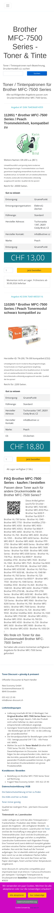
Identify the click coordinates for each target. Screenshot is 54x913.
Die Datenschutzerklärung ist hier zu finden (21, 792)
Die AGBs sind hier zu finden (15, 797)
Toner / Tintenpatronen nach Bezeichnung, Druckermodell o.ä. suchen (24, 67)
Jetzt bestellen (34, 270)
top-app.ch (34, 907)
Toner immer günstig (11, 802)
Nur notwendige (37, 895)
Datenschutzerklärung (27, 902)
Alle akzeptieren (17, 895)
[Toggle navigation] (7, 5)
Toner (47, 828)
